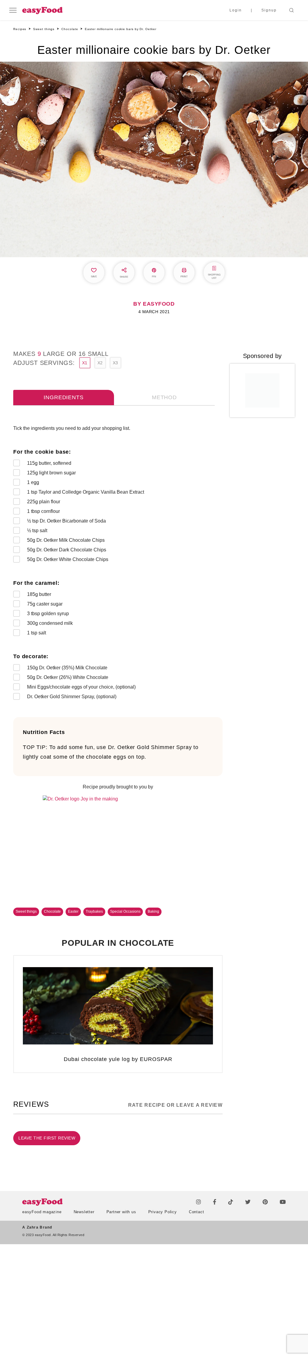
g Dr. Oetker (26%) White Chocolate (68, 677)
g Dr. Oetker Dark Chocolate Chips (67, 549)
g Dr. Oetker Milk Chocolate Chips (66, 540)
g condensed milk (50, 623)
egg (33, 482)
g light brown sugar (51, 472)
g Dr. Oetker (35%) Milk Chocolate (68, 667)
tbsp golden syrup (48, 613)
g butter (39, 594)
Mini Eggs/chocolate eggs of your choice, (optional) (81, 686)
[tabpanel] (118, 563)
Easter (73, 911)
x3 (115, 362)
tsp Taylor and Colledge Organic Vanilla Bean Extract (85, 492)
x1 (85, 362)
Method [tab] (164, 397)
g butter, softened (49, 463)
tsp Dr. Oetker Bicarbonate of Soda (66, 520)
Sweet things (26, 911)
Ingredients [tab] (63, 397)
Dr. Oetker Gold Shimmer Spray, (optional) (71, 696)
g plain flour (43, 501)
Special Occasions (125, 911)
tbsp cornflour (43, 511)
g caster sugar (45, 603)
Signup (269, 10)
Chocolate (52, 911)
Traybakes (94, 911)
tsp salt (37, 530)
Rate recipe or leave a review (175, 1105)
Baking (153, 911)
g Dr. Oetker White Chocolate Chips (68, 559)
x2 (100, 362)
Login (235, 10)
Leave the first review (46, 1138)
